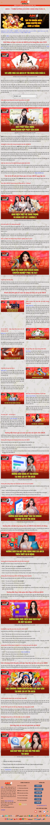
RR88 (29, 32)
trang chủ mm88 (32, 31)
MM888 (16, 31)
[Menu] (1, 2)
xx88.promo (3, 31)
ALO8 (10, 32)
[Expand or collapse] (35, 96)
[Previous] (3, 21)
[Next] (46, 21)
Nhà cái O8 (5, 32)
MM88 (25, 32)
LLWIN (21, 32)
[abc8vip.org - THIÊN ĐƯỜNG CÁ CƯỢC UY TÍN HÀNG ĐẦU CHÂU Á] (25, 2)
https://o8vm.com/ (42, 31)
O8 (47, 31)
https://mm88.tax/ (16, 32)
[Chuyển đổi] (2, 761)
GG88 (8, 31)
